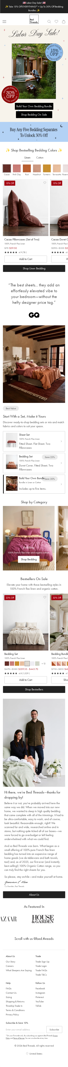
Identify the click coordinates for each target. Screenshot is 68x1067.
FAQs (8, 988)
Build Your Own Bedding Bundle (34, 106)
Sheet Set (24, 435)
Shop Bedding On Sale (34, 114)
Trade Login (41, 966)
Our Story (10, 961)
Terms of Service (18, 1038)
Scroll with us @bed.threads (34, 938)
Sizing (9, 997)
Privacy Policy (12, 1014)
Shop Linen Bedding (34, 268)
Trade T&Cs (41, 974)
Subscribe (54, 1029)
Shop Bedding (29, 559)
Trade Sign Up (42, 961)
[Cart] (64, 21)
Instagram (40, 992)
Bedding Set (25, 456)
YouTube (40, 1001)
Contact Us (11, 992)
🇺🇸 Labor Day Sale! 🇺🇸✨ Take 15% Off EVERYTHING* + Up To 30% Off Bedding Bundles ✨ (34, 6)
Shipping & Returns (15, 1001)
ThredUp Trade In (14, 1005)
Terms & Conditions (15, 1010)
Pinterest (40, 997)
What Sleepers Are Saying (19, 970)
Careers (10, 966)
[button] (7, 170)
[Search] (49, 21)
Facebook (40, 988)
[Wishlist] (56, 21)
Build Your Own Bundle (32, 478)
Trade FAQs (41, 970)
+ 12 (44, 664)
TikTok (38, 1005)
